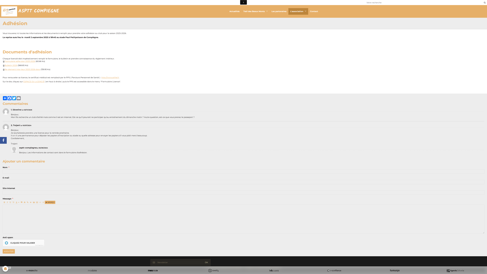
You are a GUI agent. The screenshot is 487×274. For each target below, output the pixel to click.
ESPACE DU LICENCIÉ (33, 81)
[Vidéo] (37, 202)
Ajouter (8, 251)
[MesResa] (152, 270)
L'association (297, 11)
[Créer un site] (31, 270)
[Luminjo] (394, 270)
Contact (314, 11)
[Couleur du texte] (17, 202)
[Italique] (7, 202)
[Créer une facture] (273, 270)
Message (7, 198)
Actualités (234, 11)
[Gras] (4, 202)
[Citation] (21, 202)
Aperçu (51, 202)
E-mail (6, 178)
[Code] (40, 202)
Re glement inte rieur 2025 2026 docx (22, 69)
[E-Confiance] (334, 270)
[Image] (34, 202)
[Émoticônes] (43, 202)
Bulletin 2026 (11, 65)
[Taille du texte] (13, 202)
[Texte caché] (30, 202)
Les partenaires (279, 11)
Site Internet (9, 188)
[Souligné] (10, 202)
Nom (5, 167)
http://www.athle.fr (110, 77)
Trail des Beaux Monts (254, 11)
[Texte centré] (24, 202)
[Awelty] (213, 270)
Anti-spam (8, 237)
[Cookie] (5, 269)
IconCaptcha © (39, 245)
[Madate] (92, 270)
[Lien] (27, 202)
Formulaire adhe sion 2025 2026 (20, 61)
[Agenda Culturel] (455, 270)
